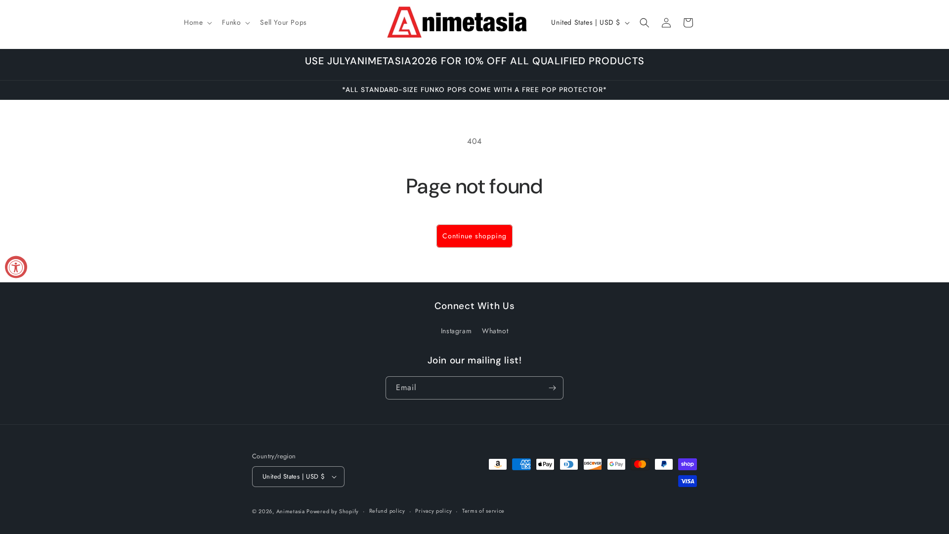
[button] (197, 22)
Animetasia (291, 511)
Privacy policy (433, 511)
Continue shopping (474, 236)
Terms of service (483, 511)
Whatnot (495, 331)
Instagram (456, 331)
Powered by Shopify (332, 511)
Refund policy (387, 511)
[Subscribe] (552, 388)
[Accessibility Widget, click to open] (16, 267)
